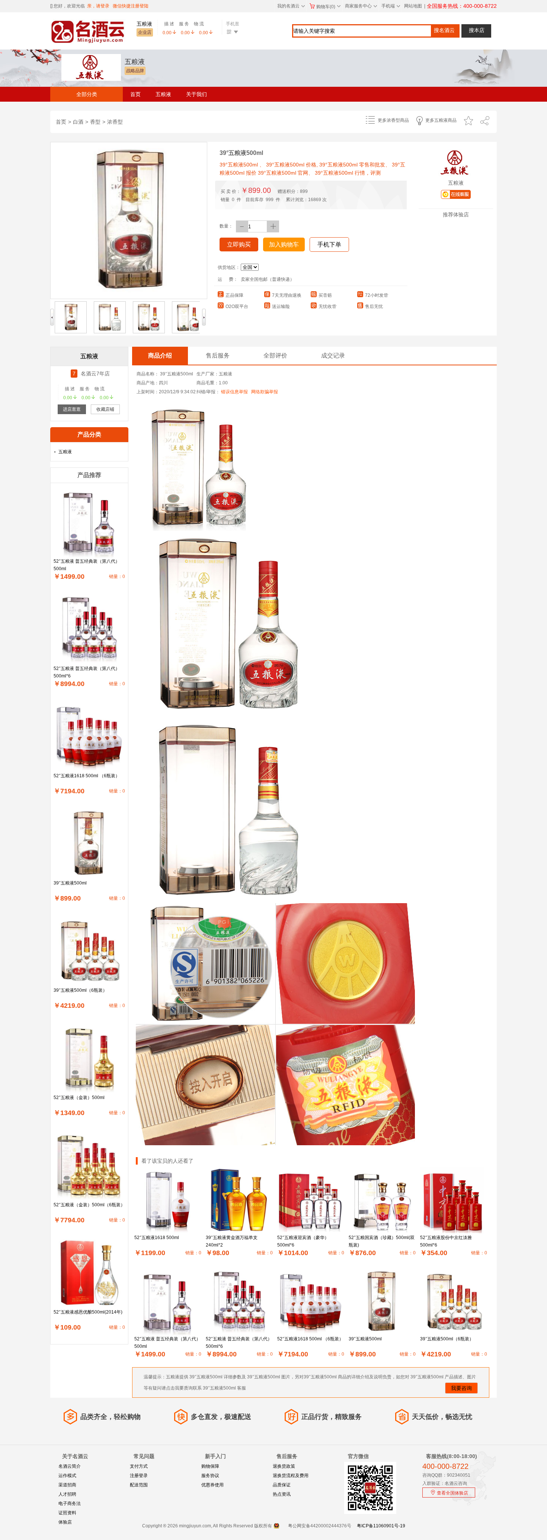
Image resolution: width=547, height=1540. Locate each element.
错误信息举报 (234, 391)
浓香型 (115, 122)
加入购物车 (284, 244)
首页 (135, 94)
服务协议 (210, 1475)
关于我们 (196, 94)
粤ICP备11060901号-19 (381, 1525)
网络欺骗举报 (264, 391)
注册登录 (139, 1475)
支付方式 (139, 1466)
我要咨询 (461, 1388)
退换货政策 (284, 1466)
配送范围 (139, 1484)
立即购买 (239, 244)
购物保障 (210, 1466)
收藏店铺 (105, 409)
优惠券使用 (212, 1484)
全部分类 (86, 94)
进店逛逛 (72, 409)
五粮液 (163, 94)
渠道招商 (67, 1484)
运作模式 (67, 1475)
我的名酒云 (291, 6)
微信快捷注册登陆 (130, 6)
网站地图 (413, 6)
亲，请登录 (98, 6)
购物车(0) (328, 6)
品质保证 (282, 1484)
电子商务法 (69, 1503)
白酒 (78, 122)
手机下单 (329, 244)
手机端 (390, 6)
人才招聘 (67, 1494)
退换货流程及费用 (290, 1475)
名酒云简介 (69, 1466)
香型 (95, 122)
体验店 (65, 1522)
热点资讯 (282, 1494)
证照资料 (67, 1512)
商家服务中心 (361, 6)
